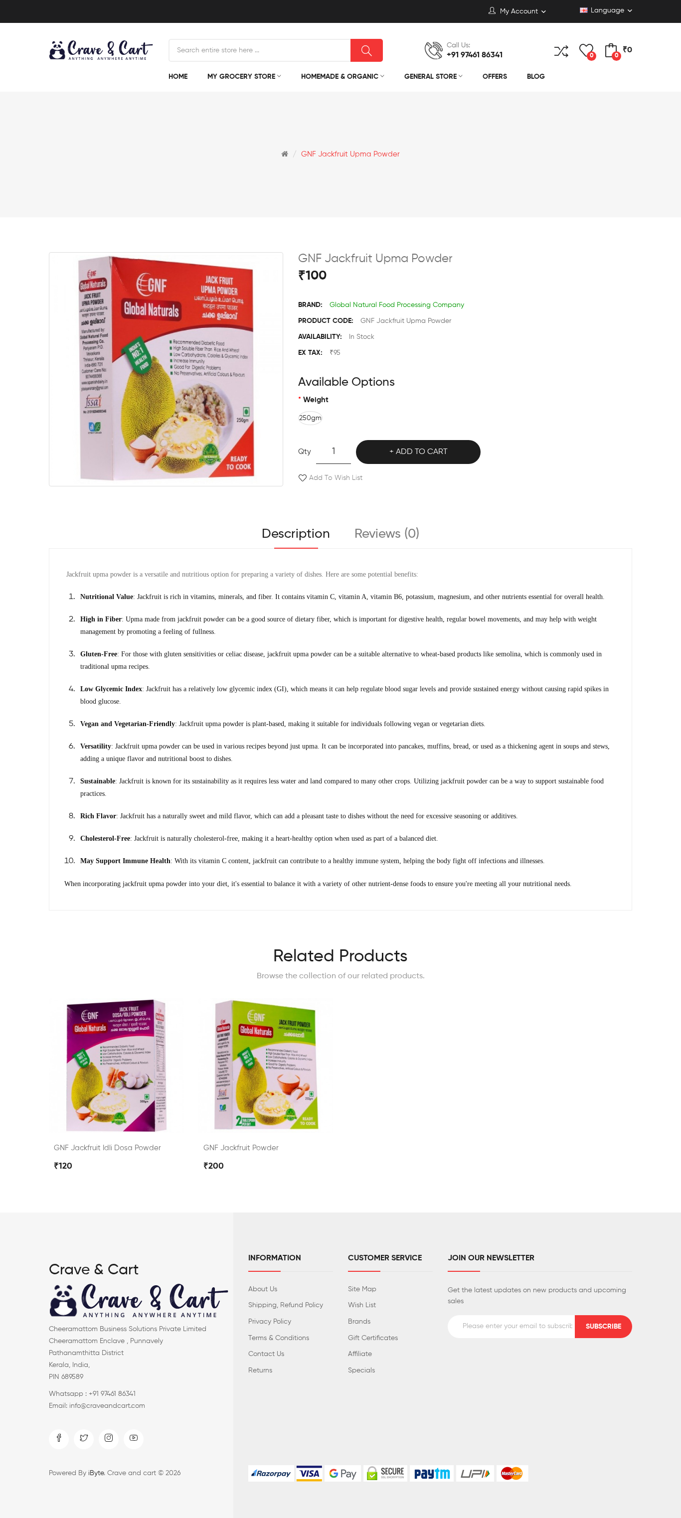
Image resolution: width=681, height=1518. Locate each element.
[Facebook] (59, 1439)
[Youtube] (134, 1439)
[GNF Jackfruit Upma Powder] (166, 369)
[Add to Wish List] (142, 1122)
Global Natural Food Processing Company (397, 305)
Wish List (362, 1305)
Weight (316, 400)
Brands (359, 1321)
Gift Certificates (373, 1338)
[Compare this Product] (116, 1122)
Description (296, 534)
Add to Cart (422, 452)
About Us (262, 1289)
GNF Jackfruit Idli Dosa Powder (107, 1148)
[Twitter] (84, 1439)
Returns (260, 1370)
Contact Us (266, 1354)
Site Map (362, 1289)
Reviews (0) (386, 534)
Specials (361, 1370)
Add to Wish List (335, 477)
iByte (96, 1473)
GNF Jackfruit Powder (241, 1148)
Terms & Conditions (278, 1338)
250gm (310, 418)
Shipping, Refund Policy (285, 1305)
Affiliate (360, 1354)
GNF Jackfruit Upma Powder (350, 154)
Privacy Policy (269, 1321)
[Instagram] (109, 1439)
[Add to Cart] (89, 1122)
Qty (304, 451)
